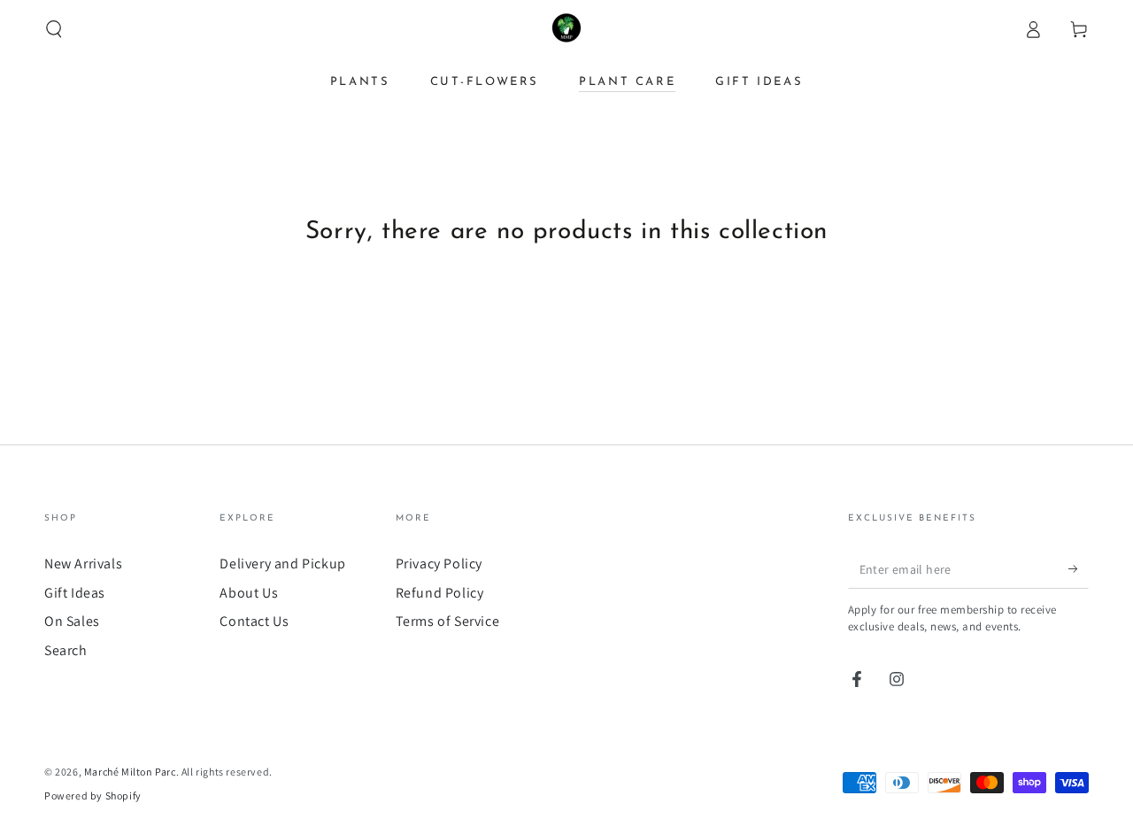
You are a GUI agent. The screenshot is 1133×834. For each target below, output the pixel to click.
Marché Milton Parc (130, 771)
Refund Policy (440, 592)
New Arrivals (83, 563)
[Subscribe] (1078, 568)
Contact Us (254, 621)
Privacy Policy (439, 563)
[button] (54, 29)
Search (66, 650)
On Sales (72, 621)
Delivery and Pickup (282, 563)
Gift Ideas (74, 592)
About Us (249, 592)
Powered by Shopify (93, 795)
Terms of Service (448, 621)
